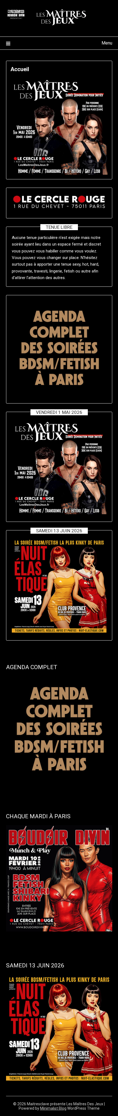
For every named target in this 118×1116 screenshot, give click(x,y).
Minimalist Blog (53, 1108)
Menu (107, 43)
